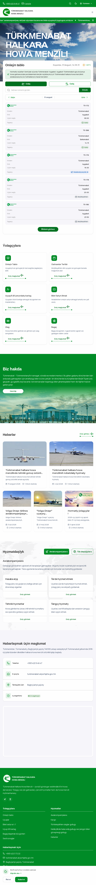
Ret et (8, 879)
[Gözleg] (70, 3)
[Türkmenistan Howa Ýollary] (5, 799)
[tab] (56, 552)
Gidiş (28, 84)
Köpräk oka (14, 873)
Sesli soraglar (9, 838)
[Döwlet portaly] (10, 799)
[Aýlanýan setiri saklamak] (93, 20)
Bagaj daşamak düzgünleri (14, 833)
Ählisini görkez (48, 229)
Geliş (72, 84)
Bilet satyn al (8, 824)
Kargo (53, 819)
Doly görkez (84, 434)
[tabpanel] (48, 591)
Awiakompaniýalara (59, 815)
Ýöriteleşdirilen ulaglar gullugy (63, 824)
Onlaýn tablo (8, 815)
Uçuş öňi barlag (9, 829)
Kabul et (21, 879)
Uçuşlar (6, 819)
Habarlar (54, 837)
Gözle (85, 90)
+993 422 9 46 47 (34, 663)
